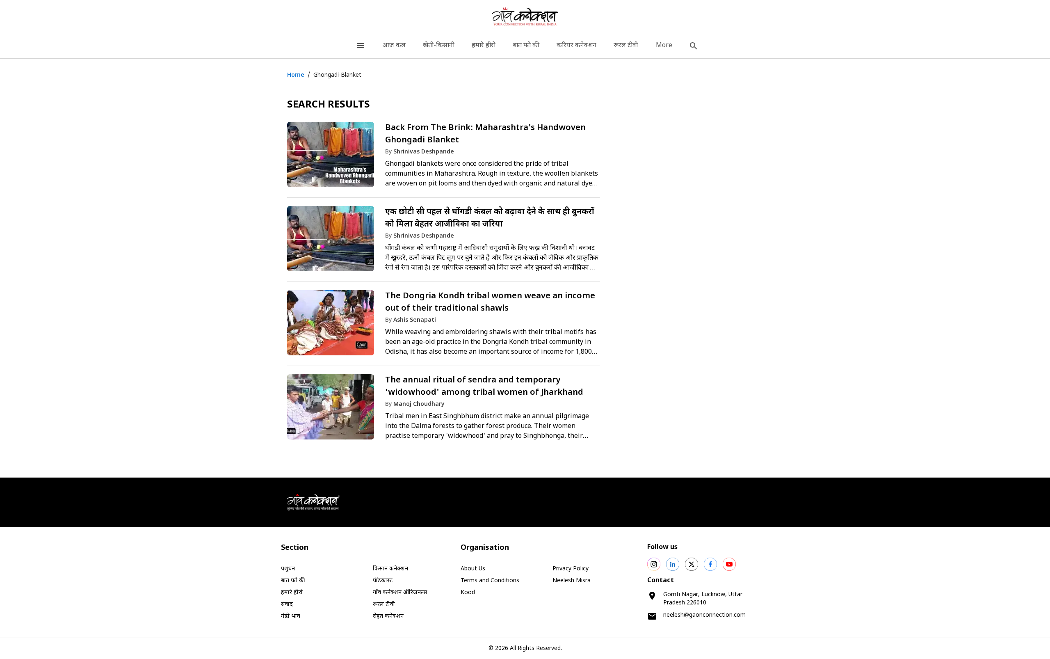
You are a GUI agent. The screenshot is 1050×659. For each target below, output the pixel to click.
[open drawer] (361, 46)
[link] (443, 158)
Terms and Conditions (490, 581)
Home (295, 75)
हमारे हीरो (483, 45)
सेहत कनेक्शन (388, 616)
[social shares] (653, 564)
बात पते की (526, 45)
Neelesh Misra (571, 581)
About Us (473, 569)
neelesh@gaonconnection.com (704, 615)
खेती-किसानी (438, 45)
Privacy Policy (570, 569)
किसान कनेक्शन (390, 569)
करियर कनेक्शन (576, 45)
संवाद (287, 605)
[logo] (525, 16)
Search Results (328, 105)
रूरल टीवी (626, 45)
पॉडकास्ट (383, 581)
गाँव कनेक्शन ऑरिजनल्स (400, 593)
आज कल (394, 45)
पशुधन (288, 569)
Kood (468, 593)
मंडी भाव (290, 616)
